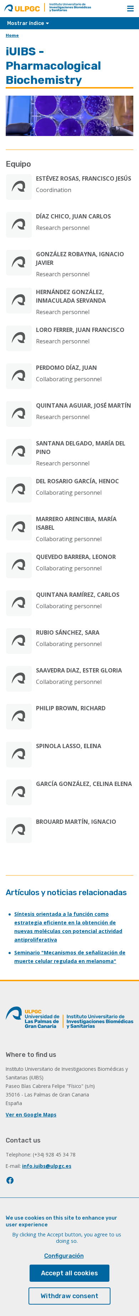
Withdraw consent (69, 1296)
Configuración (64, 1255)
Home (12, 35)
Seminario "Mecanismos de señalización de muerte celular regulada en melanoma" (69, 956)
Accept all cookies (69, 1273)
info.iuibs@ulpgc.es (46, 1166)
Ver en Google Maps (31, 1114)
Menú (130, 8)
